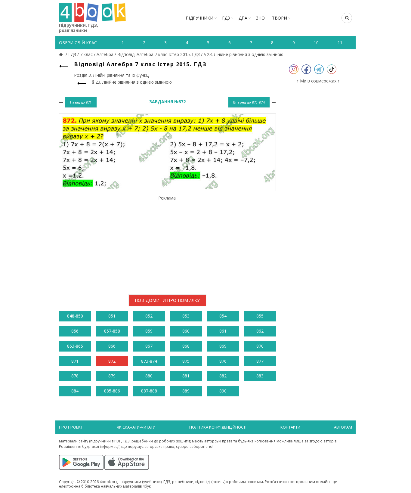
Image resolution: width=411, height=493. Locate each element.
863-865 (75, 346)
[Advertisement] (167, 242)
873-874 (149, 361)
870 (260, 346)
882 (223, 376)
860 (186, 331)
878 (75, 376)
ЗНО (260, 18)
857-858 (112, 331)
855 (260, 316)
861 (223, 331)
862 (260, 331)
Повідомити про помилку (167, 300)
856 (75, 331)
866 (112, 346)
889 (186, 391)
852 (149, 316)
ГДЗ (226, 18)
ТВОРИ (279, 18)
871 (75, 361)
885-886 (112, 391)
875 (186, 361)
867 (149, 346)
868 (186, 346)
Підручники (199, 18)
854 (223, 316)
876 (223, 361)
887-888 (149, 391)
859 (149, 331)
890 (223, 391)
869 (223, 346)
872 (112, 361)
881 (186, 376)
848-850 (75, 316)
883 (260, 376)
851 (112, 316)
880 (149, 376)
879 (112, 376)
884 (75, 391)
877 (260, 361)
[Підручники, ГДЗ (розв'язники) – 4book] (61, 54)
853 (186, 316)
